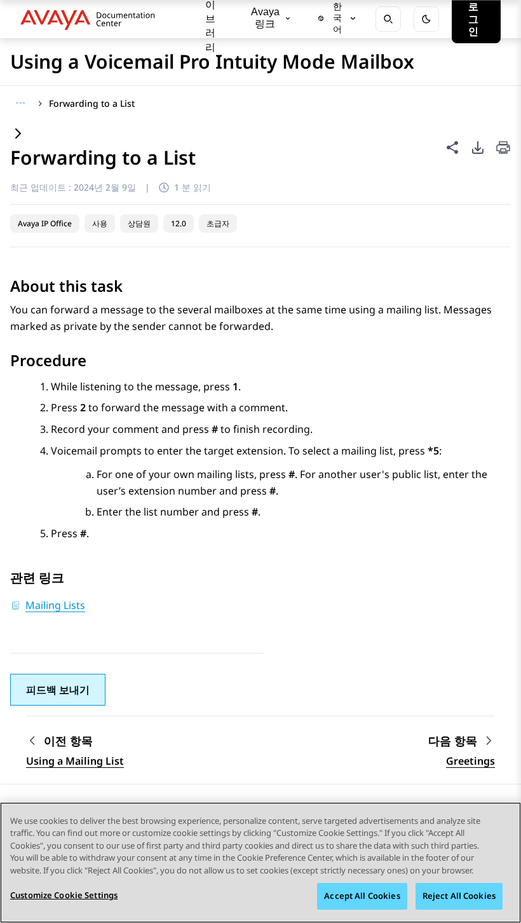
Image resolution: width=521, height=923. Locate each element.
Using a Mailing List (75, 761)
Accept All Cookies (362, 895)
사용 (99, 223)
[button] (57, 690)
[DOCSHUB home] (91, 19)
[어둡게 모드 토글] (426, 19)
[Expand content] (17, 134)
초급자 (217, 223)
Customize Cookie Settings (64, 895)
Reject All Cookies (459, 895)
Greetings (470, 761)
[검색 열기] (388, 19)
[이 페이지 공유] (452, 147)
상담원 (139, 223)
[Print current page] (503, 148)
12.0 (178, 223)
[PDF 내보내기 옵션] (477, 147)
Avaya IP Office (45, 223)
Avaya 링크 (265, 17)
